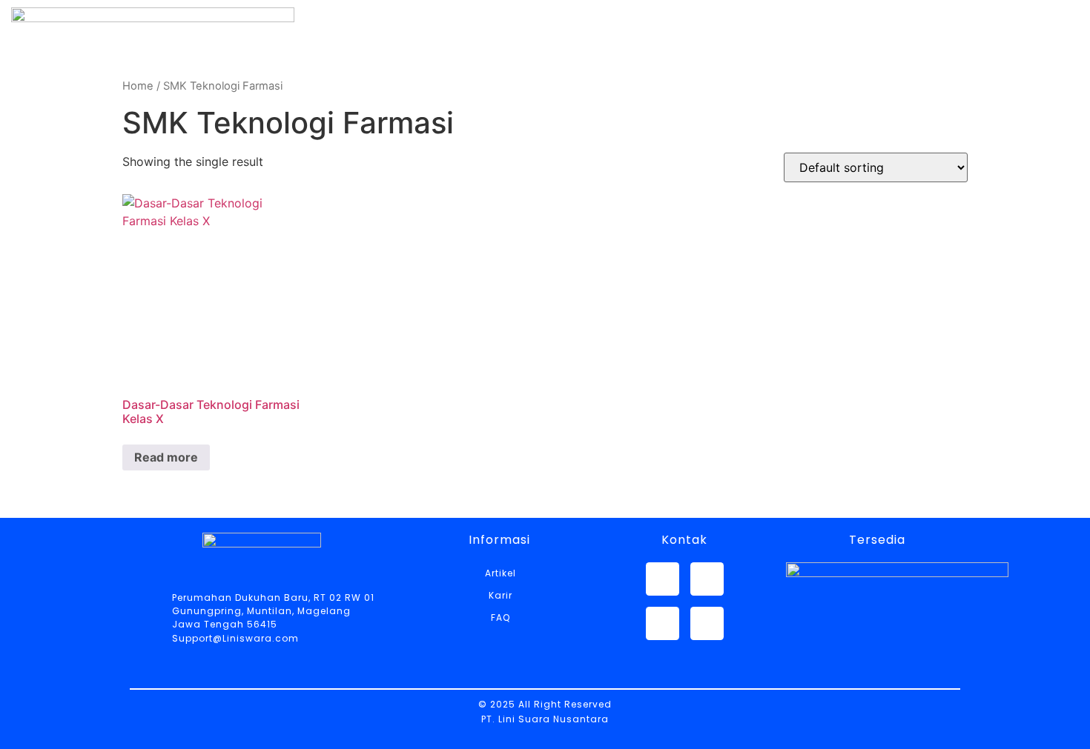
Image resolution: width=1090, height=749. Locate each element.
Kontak (870, 72)
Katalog (646, 72)
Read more (166, 457)
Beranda (406, 72)
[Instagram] (707, 579)
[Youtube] (662, 623)
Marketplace (760, 72)
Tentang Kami (527, 72)
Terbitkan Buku (990, 72)
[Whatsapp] (662, 579)
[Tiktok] (707, 623)
